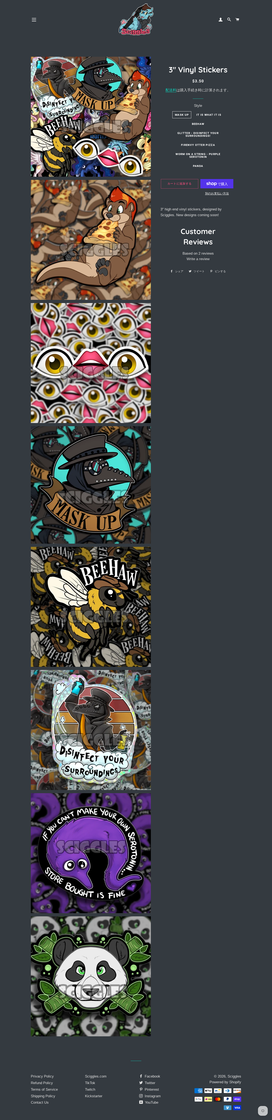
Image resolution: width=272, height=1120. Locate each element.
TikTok (90, 1083)
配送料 (171, 90)
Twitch (90, 1090)
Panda (198, 166)
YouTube (151, 1102)
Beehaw (198, 124)
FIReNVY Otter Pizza (198, 145)
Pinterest (151, 1090)
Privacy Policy (42, 1076)
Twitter (149, 1083)
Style (198, 106)
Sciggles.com (95, 1076)
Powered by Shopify (225, 1082)
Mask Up (182, 114)
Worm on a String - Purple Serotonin (198, 155)
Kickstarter (93, 1096)
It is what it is (208, 114)
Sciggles (234, 1076)
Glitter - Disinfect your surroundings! (198, 134)
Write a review (198, 259)
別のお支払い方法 (217, 193)
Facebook (152, 1076)
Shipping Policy (43, 1096)
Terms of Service (44, 1090)
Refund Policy (42, 1083)
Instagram (152, 1096)
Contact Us (40, 1102)
